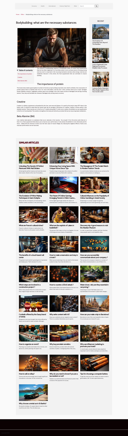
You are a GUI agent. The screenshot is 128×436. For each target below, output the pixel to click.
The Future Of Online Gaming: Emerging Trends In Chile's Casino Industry (62, 198)
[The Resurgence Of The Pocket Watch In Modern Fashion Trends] (94, 155)
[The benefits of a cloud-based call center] (33, 244)
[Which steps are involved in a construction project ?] (33, 273)
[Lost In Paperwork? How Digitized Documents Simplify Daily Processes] (100, 55)
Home (17, 14)
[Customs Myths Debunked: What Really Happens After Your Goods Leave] (100, 79)
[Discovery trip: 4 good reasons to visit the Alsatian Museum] (94, 214)
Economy (34, 6)
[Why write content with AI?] (64, 303)
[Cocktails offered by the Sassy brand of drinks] (33, 303)
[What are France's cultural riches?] (33, 214)
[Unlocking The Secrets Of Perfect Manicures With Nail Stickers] (33, 155)
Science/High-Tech (65, 6)
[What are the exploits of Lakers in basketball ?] (64, 214)
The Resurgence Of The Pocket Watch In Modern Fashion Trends (94, 167)
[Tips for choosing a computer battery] (94, 362)
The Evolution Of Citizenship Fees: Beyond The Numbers (99, 42)
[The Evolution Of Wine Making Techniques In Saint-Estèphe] (33, 184)
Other (75, 6)
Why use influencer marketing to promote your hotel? (92, 345)
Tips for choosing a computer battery (94, 374)
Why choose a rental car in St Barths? (32, 403)
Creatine (20, 77)
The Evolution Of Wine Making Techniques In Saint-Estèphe (30, 197)
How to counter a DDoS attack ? (61, 285)
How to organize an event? (29, 344)
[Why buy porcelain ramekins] (64, 333)
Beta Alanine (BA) (22, 80)
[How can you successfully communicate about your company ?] (94, 244)
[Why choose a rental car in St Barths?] (33, 392)
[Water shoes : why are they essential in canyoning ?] (94, 273)
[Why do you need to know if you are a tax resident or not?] (64, 362)
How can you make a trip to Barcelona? (94, 314)
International (52, 6)
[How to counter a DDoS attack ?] (64, 273)
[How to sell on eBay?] (33, 362)
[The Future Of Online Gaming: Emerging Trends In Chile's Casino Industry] (64, 184)
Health (42, 6)
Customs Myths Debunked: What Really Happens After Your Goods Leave (100, 89)
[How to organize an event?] (33, 333)
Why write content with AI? (60, 314)
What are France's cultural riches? (31, 225)
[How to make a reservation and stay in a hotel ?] (64, 244)
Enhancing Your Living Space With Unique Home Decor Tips (62, 167)
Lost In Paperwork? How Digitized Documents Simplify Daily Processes (99, 66)
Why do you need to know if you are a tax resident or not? (64, 375)
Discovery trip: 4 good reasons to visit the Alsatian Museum (94, 226)
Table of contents (26, 70)
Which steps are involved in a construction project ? (30, 286)
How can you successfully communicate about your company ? (94, 256)
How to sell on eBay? (26, 374)
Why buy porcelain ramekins (60, 344)
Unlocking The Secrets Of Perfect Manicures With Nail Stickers (31, 167)
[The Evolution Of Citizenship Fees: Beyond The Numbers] (100, 31)
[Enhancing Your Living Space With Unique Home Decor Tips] (64, 155)
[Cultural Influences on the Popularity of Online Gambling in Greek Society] (94, 184)
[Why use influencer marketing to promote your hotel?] (94, 333)
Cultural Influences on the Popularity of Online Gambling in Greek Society (94, 197)
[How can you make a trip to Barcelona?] (94, 303)
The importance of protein (25, 74)
